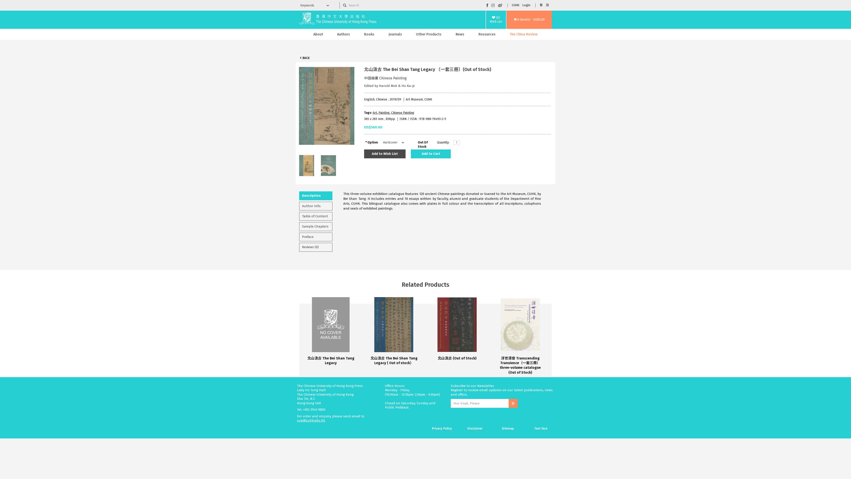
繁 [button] (541, 5)
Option (372, 142)
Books (369, 34)
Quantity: (443, 142)
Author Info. (311, 206)
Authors (343, 34)
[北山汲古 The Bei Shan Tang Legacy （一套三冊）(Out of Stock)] (326, 104)
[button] (529, 20)
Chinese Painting (402, 113)
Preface (308, 237)
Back (306, 58)
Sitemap (508, 428)
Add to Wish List (385, 154)
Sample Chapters (315, 226)
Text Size (540, 428)
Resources (487, 34)
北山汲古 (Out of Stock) (457, 358)
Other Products (428, 34)
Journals (395, 34)
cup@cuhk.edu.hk (311, 420)
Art (375, 113)
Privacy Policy (442, 428)
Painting (384, 113)
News (460, 34)
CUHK (515, 5)
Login (526, 5)
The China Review (523, 34)
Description (311, 196)
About (318, 34)
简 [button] (547, 5)
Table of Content (315, 216)
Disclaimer (475, 428)
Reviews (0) (310, 247)
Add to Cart (431, 154)
